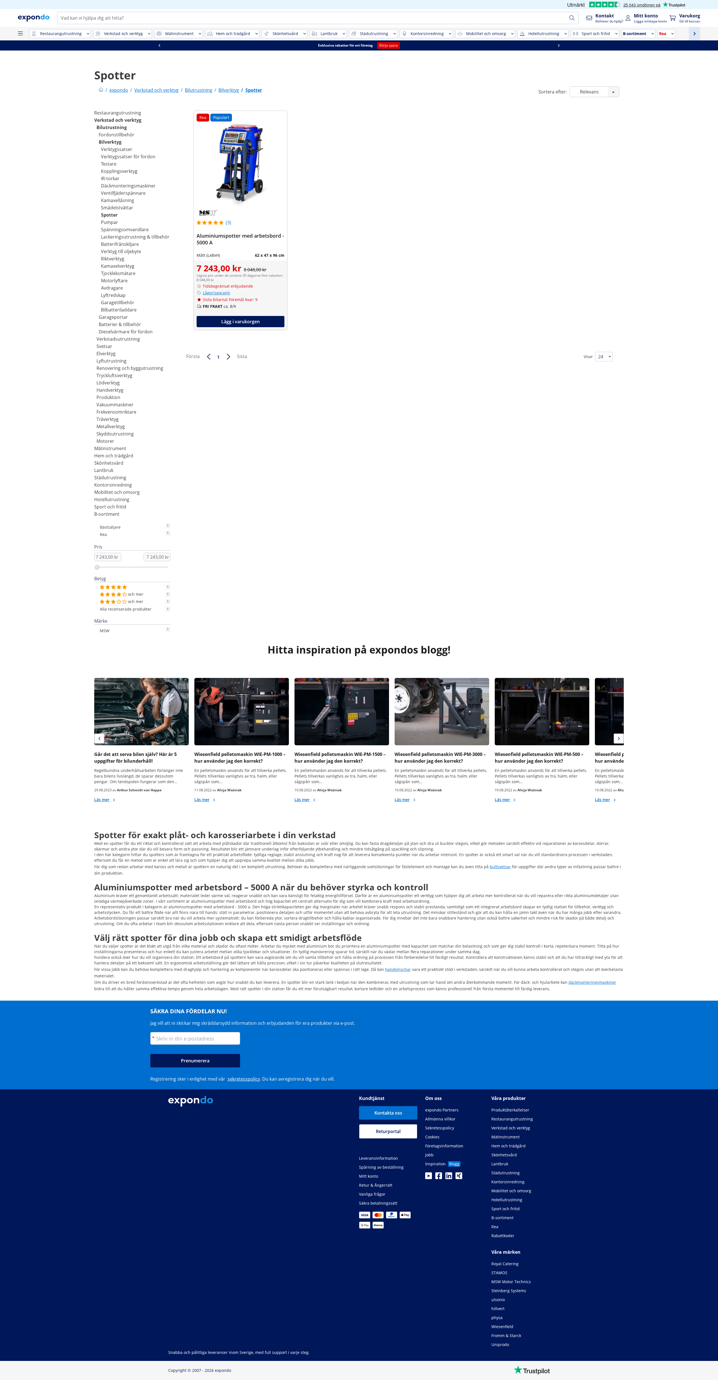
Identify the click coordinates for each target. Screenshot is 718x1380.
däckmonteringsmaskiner (592, 982)
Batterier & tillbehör (120, 324)
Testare (108, 164)
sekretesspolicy (243, 1079)
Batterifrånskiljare (120, 244)
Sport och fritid (110, 507)
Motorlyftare (114, 281)
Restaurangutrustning (117, 113)
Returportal (388, 1131)
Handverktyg (109, 390)
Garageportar (113, 317)
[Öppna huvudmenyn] (20, 33)
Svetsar (104, 346)
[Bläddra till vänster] (613, 45)
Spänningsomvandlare (125, 229)
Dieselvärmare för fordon (126, 332)
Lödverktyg (108, 383)
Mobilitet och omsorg (117, 492)
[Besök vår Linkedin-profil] (448, 1177)
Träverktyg (107, 419)
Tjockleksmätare (118, 273)
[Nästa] (228, 357)
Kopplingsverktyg (119, 171)
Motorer (105, 441)
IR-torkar (110, 178)
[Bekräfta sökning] (572, 18)
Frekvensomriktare (116, 412)
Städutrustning (110, 477)
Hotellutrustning (111, 499)
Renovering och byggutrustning (129, 368)
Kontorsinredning (113, 485)
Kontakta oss (388, 1113)
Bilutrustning (111, 127)
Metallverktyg (110, 426)
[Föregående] (208, 357)
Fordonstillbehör (116, 135)
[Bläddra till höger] (295, 45)
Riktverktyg (112, 259)
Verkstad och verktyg (117, 120)
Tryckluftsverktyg (114, 375)
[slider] (97, 567)
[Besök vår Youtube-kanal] (428, 1177)
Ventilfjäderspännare (123, 193)
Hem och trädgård (113, 456)
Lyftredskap (113, 295)
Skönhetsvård (108, 463)
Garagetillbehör (117, 302)
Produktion (108, 397)
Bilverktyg (110, 142)
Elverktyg (106, 353)
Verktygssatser (116, 149)
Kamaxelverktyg (117, 266)
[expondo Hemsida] (101, 90)
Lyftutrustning (111, 361)
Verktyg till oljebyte (121, 251)
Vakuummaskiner (115, 405)
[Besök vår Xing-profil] (458, 1177)
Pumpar (109, 222)
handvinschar (398, 969)
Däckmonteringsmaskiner (128, 186)
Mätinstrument (110, 448)
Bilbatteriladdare (119, 310)
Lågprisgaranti (216, 292)
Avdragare (112, 288)
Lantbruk (103, 470)
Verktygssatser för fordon (128, 156)
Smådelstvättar (117, 208)
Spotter (109, 215)
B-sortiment (106, 514)
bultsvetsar (500, 866)
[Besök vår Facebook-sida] (438, 1177)
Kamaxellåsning (117, 200)
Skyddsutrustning (115, 434)
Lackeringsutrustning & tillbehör (135, 237)
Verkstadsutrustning (118, 339)
